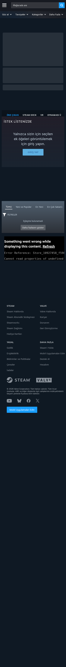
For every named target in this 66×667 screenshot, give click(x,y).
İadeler (10, 370)
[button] (7, 14)
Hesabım (44, 364)
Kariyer (43, 317)
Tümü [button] (9, 206)
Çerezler (11, 364)
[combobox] (35, 5)
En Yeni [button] (39, 206)
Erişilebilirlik (13, 353)
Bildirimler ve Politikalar (18, 359)
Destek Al (45, 359)
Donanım (44, 322)
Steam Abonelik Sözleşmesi (21, 317)
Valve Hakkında (48, 311)
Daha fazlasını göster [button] (33, 227)
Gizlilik (10, 347)
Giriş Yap (33, 152)
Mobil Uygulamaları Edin (22, 409)
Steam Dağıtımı (14, 328)
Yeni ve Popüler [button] (23, 206)
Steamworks (13, 322)
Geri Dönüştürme (49, 328)
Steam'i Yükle (46, 347)
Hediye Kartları (14, 333)
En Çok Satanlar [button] (55, 206)
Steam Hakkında (15, 311)
